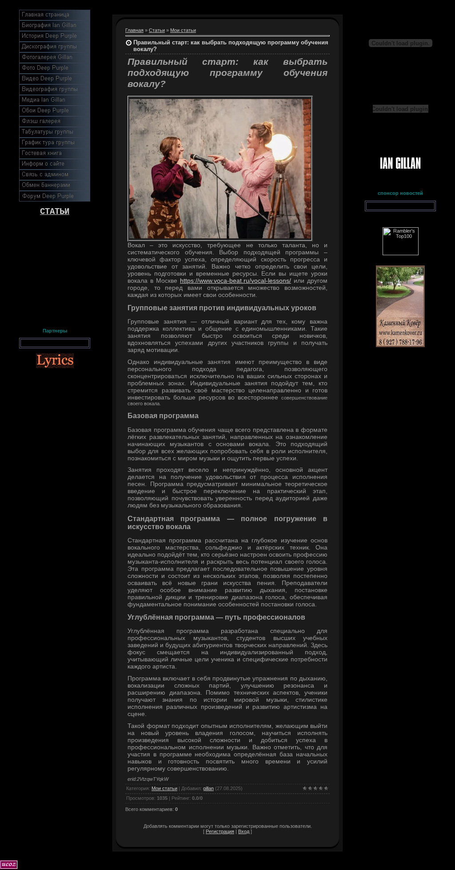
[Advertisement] (54, 270)
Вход (243, 831)
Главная (134, 30)
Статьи (157, 30)
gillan (208, 788)
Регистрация (220, 831)
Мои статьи (183, 30)
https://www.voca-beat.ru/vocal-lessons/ (235, 280)
